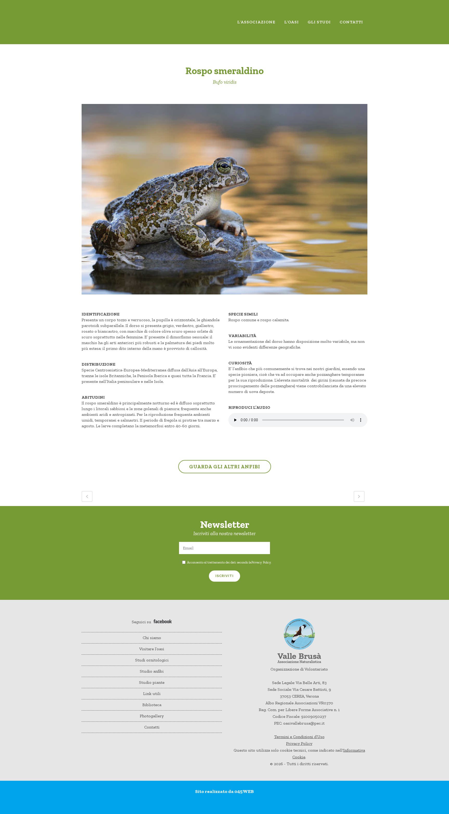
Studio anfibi (152, 671)
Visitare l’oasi (151, 648)
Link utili (152, 693)
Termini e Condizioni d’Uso (299, 736)
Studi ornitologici (152, 660)
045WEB (244, 791)
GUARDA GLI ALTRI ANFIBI (224, 466)
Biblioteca (151, 704)
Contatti (152, 727)
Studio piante (151, 682)
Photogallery (152, 715)
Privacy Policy (261, 562)
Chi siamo (152, 637)
